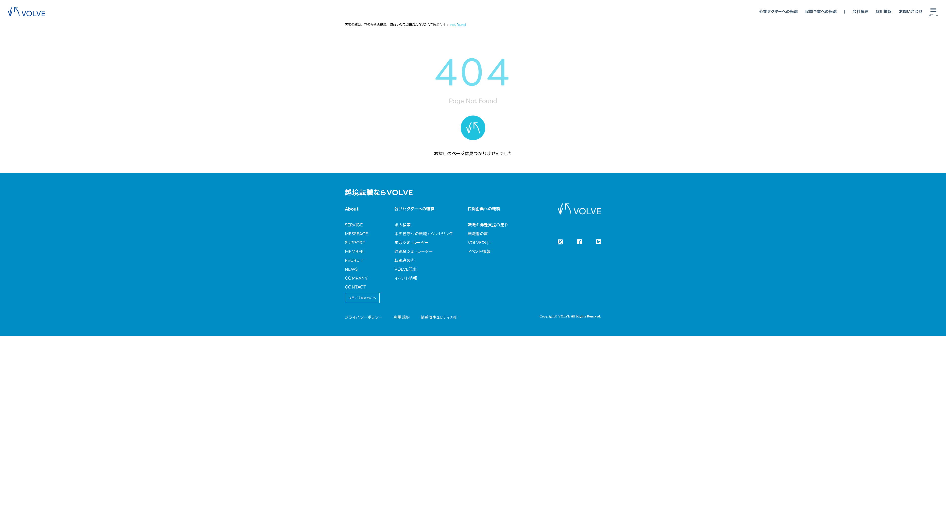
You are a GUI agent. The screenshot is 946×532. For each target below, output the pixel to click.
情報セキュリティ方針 (439, 317)
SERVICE (354, 225)
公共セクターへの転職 (778, 12)
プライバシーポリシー (364, 317)
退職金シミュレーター (413, 252)
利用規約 (402, 317)
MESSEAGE (356, 234)
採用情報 (884, 12)
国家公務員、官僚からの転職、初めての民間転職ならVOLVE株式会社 (395, 24)
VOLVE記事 (405, 269)
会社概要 (860, 12)
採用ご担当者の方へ (362, 298)
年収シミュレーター (411, 243)
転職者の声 (404, 260)
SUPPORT (355, 243)
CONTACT (355, 287)
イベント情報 (405, 278)
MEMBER (354, 252)
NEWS (351, 269)
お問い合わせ (911, 12)
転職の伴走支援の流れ (488, 225)
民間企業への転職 (821, 12)
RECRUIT (354, 260)
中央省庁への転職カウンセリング (423, 234)
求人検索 (402, 225)
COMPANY (356, 278)
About (351, 209)
